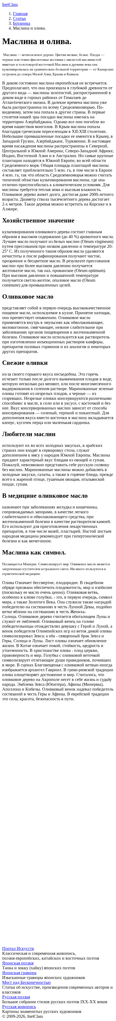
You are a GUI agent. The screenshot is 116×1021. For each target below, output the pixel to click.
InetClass (10, 4)
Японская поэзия (17, 963)
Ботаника (21, 23)
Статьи (19, 18)
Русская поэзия (16, 997)
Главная (20, 13)
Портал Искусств (18, 948)
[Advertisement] (58, 773)
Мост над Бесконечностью (26, 982)
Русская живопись (19, 1006)
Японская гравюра (19, 972)
